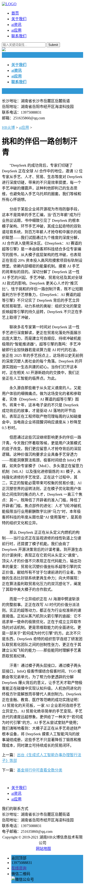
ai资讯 (16, 25)
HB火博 (8, 128)
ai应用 (16, 30)
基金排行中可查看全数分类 (39, 770)
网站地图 (43, 849)
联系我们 (18, 36)
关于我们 (18, 19)
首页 (15, 13)
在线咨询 (18, 868)
